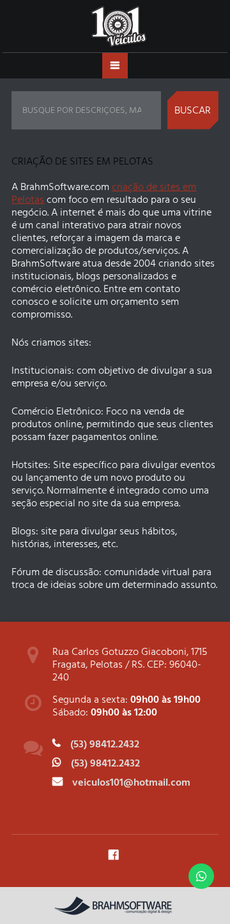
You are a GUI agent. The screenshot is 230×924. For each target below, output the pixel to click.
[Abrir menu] (115, 65)
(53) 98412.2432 (104, 744)
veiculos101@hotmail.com (131, 782)
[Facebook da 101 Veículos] (113, 854)
